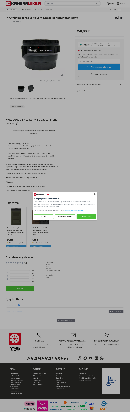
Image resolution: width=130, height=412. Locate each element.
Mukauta (43, 216)
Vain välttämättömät (65, 216)
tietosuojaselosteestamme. (74, 210)
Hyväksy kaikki (86, 216)
